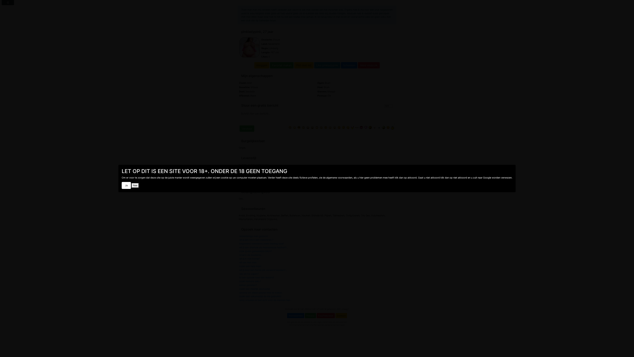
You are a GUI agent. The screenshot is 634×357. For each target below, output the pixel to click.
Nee (135, 185)
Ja (126, 185)
